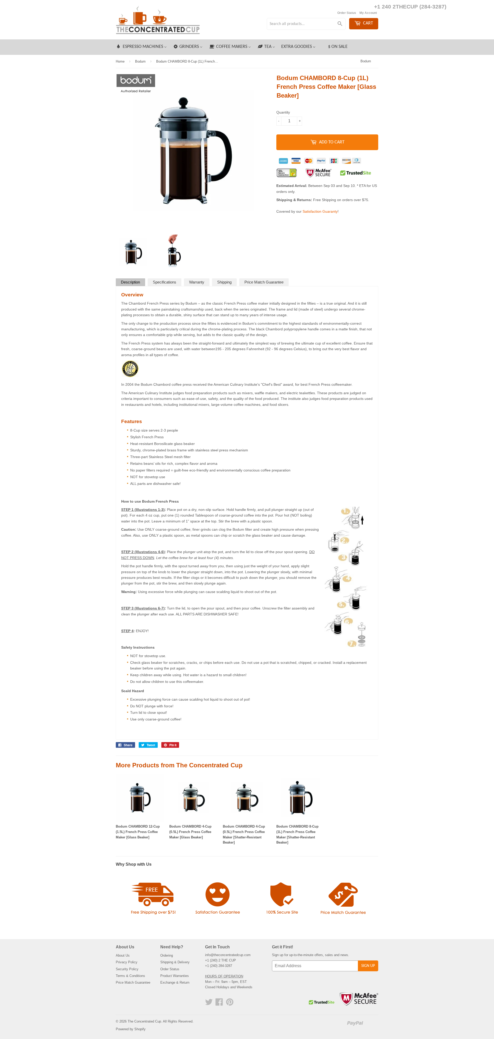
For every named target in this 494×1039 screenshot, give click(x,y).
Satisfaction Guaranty (320, 211)
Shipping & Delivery (175, 962)
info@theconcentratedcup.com (228, 955)
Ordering (166, 955)
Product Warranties (174, 976)
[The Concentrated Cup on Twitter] (209, 1004)
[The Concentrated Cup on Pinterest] (230, 1004)
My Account (368, 13)
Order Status (346, 13)
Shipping (224, 282)
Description (130, 282)
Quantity (283, 112)
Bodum (365, 61)
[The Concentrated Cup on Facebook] (219, 1004)
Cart (367, 23)
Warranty (196, 282)
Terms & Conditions (130, 976)
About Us (123, 955)
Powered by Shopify (131, 1029)
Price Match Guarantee (264, 282)
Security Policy (127, 969)
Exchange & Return (174, 982)
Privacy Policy (126, 962)
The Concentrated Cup (144, 1021)
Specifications (164, 282)
